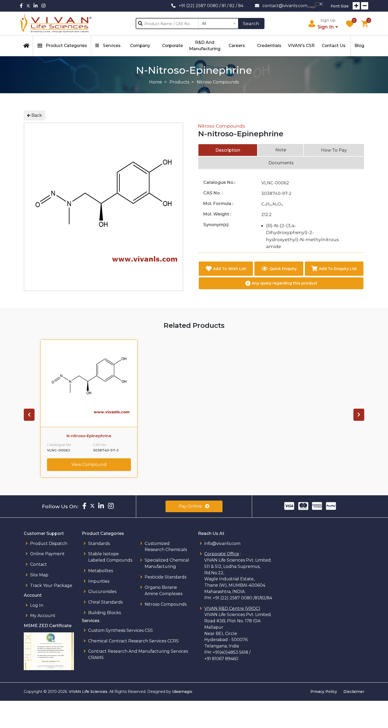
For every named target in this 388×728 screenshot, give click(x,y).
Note (280, 149)
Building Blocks (104, 612)
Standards (99, 543)
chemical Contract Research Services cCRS (133, 640)
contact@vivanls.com (284, 5)
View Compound (89, 464)
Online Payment (47, 553)
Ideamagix (182, 691)
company (140, 45)
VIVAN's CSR (301, 45)
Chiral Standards (105, 602)
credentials (269, 45)
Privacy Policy (323, 691)
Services (112, 45)
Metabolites (100, 570)
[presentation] (29, 415)
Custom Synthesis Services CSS (120, 630)
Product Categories (66, 45)
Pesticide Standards (165, 577)
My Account (42, 615)
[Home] (26, 45)
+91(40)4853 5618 (230, 652)
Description (227, 150)
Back (36, 115)
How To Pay (334, 150)
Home (155, 82)
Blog (359, 45)
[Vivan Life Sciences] (56, 23)
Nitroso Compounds (221, 126)
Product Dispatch (48, 543)
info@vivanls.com (222, 543)
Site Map (39, 574)
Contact (38, 564)
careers (237, 45)
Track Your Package (51, 585)
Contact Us (334, 45)
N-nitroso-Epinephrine (89, 435)
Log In (36, 605)
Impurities (98, 581)
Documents (281, 162)
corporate (172, 45)
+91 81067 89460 (221, 658)
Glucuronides (102, 591)
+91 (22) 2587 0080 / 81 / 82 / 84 (211, 5)
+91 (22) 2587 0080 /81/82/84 (242, 597)
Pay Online (191, 506)
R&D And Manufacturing (204, 45)
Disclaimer (353, 691)
